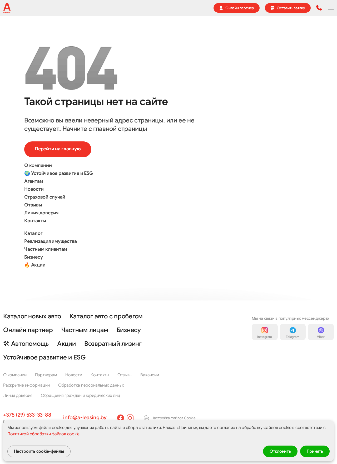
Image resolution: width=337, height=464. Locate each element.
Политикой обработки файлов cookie (43, 434)
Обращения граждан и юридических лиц (80, 395)
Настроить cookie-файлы (39, 451)
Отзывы (33, 205)
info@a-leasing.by (85, 417)
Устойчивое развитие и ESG (44, 357)
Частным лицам (84, 330)
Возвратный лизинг (113, 344)
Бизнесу (33, 257)
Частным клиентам (45, 249)
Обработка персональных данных (91, 385)
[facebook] (120, 417)
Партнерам (46, 375)
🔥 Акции (34, 265)
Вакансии (149, 375)
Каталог (33, 233)
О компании (38, 165)
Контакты (35, 221)
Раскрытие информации (26, 385)
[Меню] (331, 7)
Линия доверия (41, 213)
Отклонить (280, 451)
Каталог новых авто (32, 316)
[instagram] (130, 417)
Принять (315, 451)
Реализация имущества (50, 241)
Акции (66, 344)
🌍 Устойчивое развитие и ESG (58, 173)
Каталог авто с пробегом (106, 316)
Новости (33, 189)
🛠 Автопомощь (26, 344)
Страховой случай (44, 197)
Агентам (33, 181)
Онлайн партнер (28, 330)
